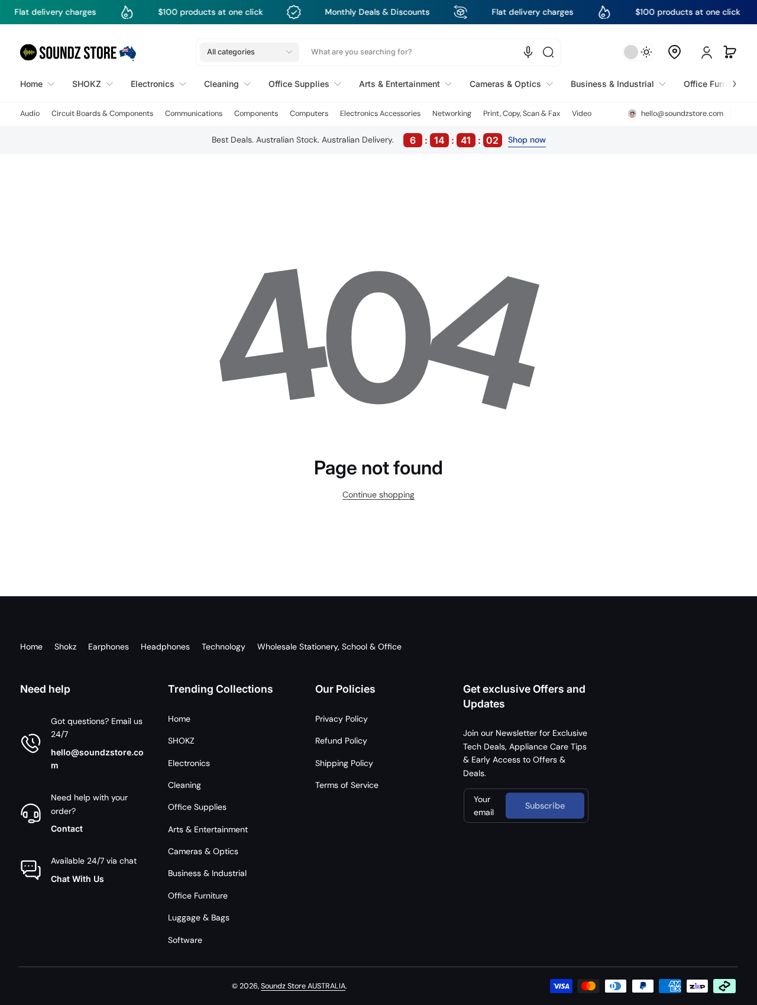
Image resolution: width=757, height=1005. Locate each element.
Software (185, 940)
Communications (193, 113)
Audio (30, 113)
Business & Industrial (207, 873)
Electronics (189, 763)
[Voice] (528, 52)
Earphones (108, 646)
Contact (67, 828)
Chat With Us (77, 879)
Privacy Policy (341, 718)
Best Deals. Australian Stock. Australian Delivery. (355, 140)
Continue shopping (378, 494)
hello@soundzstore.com (97, 758)
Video (581, 113)
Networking (451, 113)
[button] (249, 52)
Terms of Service (346, 785)
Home (31, 646)
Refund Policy (341, 740)
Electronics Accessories (380, 113)
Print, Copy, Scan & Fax (521, 113)
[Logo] (78, 52)
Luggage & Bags (198, 917)
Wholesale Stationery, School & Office (329, 646)
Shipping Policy (344, 763)
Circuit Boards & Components (102, 113)
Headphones (165, 646)
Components (256, 113)
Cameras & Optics (203, 851)
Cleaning (184, 785)
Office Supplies (197, 807)
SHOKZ (181, 740)
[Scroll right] (726, 81)
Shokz (65, 646)
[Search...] (548, 52)
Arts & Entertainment (208, 829)
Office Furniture (198, 895)
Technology (223, 646)
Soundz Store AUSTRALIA (303, 986)
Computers (309, 113)
